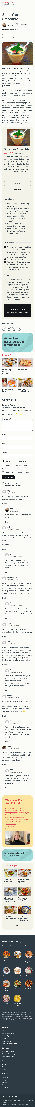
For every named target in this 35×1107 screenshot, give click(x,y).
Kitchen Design (6, 1041)
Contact (4, 1069)
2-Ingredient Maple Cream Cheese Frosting (10, 899)
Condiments (17, 976)
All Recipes (5, 1031)
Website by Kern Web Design (20, 1104)
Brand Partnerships (8, 1051)
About (4, 1064)
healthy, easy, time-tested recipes (17, 813)
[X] (12, 1096)
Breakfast (6, 976)
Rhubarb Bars (23, 370)
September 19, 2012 (13, 626)
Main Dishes (6, 989)
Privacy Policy (6, 1104)
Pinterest (5, 1082)
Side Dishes (29, 989)
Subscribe (5, 1067)
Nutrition (5, 1038)
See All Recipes (18, 926)
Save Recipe (17, 189)
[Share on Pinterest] (9, 329)
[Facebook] (3, 1096)
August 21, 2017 (11, 493)
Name (5, 434)
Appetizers (6, 960)
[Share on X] (14, 329)
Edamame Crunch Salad (8, 880)
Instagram (5, 1080)
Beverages (17, 960)
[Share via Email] (19, 329)
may (8, 491)
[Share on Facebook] (4, 329)
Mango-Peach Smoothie (11, 81)
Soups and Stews (17, 1004)
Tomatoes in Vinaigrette (22, 899)
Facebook (5, 1077)
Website (5, 452)
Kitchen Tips (6, 1036)
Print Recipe (17, 178)
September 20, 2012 (13, 579)
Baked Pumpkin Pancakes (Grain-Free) (7, 371)
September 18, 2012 (13, 697)
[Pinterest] (9, 1096)
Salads (17, 989)
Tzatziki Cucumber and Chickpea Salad (23, 918)
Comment (6, 419)
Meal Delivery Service (8, 1056)
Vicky (9, 527)
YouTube (5, 1087)
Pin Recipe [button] (17, 183)
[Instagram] (6, 1096)
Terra (9, 747)
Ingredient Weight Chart (9, 1043)
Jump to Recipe (8, 36)
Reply (4, 504)
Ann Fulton (10, 25)
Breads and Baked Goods (28, 961)
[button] (3, 30)
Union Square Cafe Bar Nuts (23, 390)
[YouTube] (15, 1096)
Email (5, 443)
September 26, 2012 (13, 529)
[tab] (4, 946)
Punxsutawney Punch (7, 390)
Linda (9, 624)
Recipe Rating (7, 414)
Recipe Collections (8, 1033)
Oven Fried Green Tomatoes (10, 917)
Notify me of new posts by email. (18, 472)
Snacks (6, 1003)
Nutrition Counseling (8, 1054)
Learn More (10, 826)
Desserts (29, 976)
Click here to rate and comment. (17, 312)
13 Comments (23, 24)
